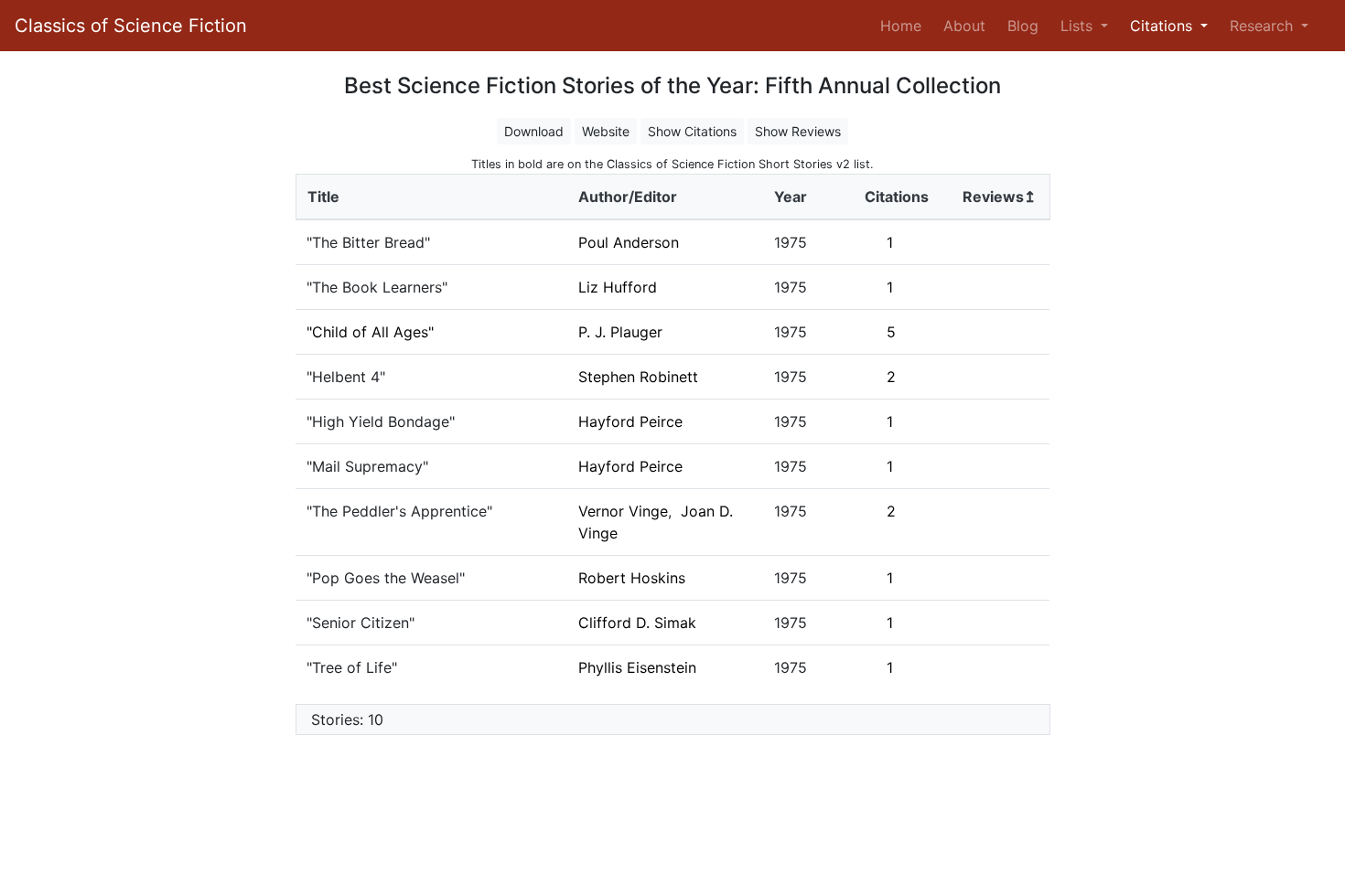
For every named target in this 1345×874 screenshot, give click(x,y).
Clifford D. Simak (637, 622)
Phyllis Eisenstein (637, 667)
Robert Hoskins (631, 578)
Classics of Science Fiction (131, 26)
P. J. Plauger (620, 332)
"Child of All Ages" (370, 332)
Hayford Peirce (630, 421)
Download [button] (534, 131)
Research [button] (1263, 25)
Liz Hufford (617, 287)
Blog (1022, 25)
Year (790, 196)
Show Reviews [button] (798, 131)
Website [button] (605, 131)
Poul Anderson (628, 242)
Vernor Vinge (623, 511)
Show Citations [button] (692, 131)
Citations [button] (1163, 25)
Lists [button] (1078, 25)
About (964, 25)
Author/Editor (627, 196)
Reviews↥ (999, 196)
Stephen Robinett (638, 377)
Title (323, 196)
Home (904, 25)
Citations (897, 196)
